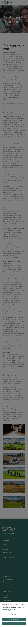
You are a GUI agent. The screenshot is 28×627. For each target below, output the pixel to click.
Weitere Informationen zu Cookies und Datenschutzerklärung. (14, 609)
